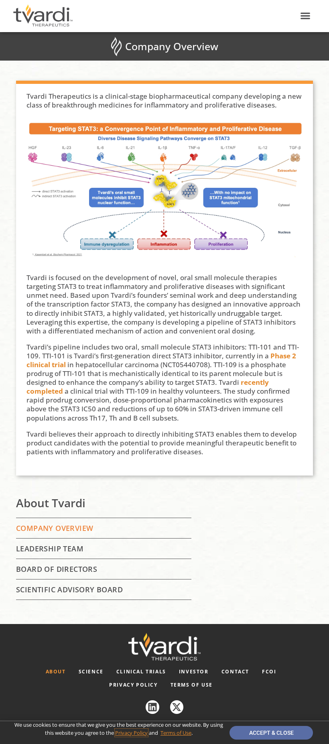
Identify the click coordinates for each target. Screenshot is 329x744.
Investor (194, 671)
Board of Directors (56, 569)
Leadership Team (49, 548)
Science (91, 671)
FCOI (269, 671)
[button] (305, 16)
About (56, 671)
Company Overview (54, 528)
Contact (235, 671)
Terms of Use (192, 684)
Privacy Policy (133, 684)
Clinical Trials (141, 671)
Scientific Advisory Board (69, 589)
